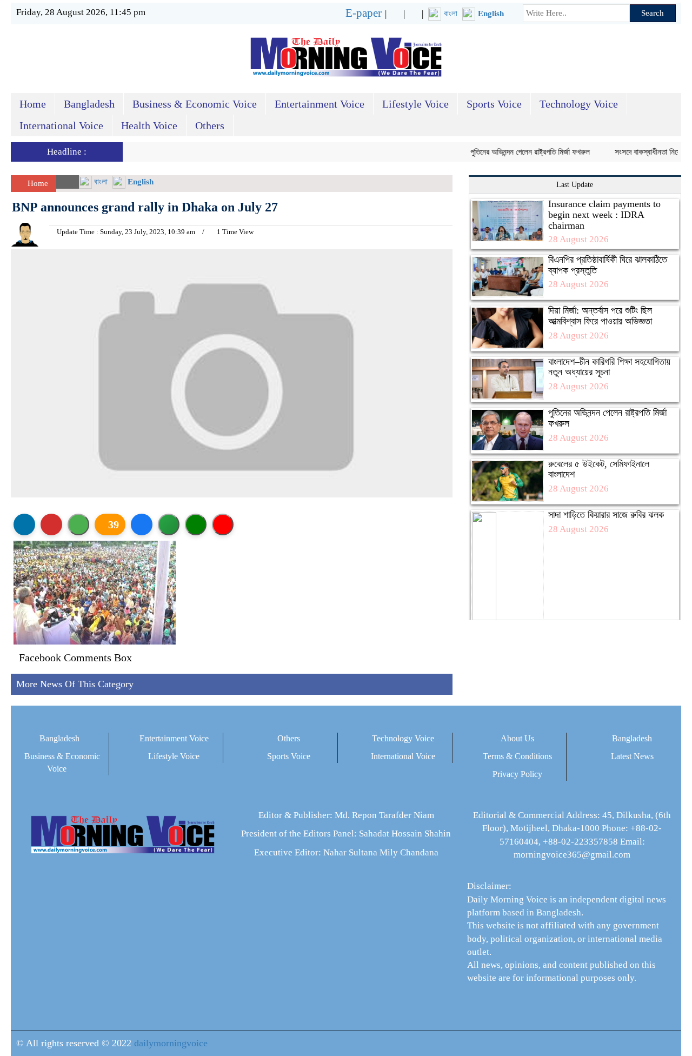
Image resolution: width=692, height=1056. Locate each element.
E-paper (363, 12)
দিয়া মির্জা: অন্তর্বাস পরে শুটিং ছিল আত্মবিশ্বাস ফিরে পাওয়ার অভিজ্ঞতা (600, 316)
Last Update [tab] (574, 185)
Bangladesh (89, 104)
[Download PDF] (51, 524)
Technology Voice (579, 104)
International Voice (61, 125)
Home (32, 104)
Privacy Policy (517, 774)
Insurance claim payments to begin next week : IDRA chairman (604, 214)
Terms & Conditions (517, 756)
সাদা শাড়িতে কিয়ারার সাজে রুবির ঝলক (606, 514)
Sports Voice (494, 104)
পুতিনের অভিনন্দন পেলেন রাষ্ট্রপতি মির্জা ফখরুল (519, 152)
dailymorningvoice (171, 1043)
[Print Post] (24, 524)
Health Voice (149, 125)
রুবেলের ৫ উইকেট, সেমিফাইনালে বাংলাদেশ (598, 469)
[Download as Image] (78, 524)
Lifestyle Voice (415, 104)
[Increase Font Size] (196, 524)
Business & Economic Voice (194, 104)
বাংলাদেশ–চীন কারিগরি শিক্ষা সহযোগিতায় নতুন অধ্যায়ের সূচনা (609, 367)
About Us (517, 738)
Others (209, 125)
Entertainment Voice (319, 104)
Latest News (632, 756)
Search (652, 13)
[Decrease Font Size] (223, 524)
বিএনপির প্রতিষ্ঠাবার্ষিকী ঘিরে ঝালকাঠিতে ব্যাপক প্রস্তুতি (607, 265)
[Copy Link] (168, 524)
